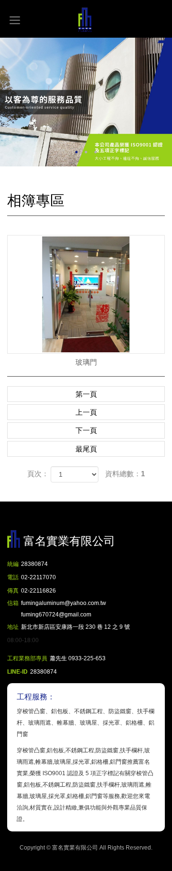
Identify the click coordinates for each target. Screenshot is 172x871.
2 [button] (86, 152)
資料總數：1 (125, 474)
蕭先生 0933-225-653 (78, 658)
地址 (13, 627)
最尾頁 (86, 449)
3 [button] (95, 152)
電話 (13, 577)
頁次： (38, 474)
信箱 (13, 603)
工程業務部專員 (27, 658)
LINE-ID (17, 671)
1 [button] (76, 152)
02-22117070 (38, 577)
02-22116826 (38, 590)
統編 (13, 564)
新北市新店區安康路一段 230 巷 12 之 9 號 (75, 627)
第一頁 (86, 394)
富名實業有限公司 (86, 20)
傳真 (13, 590)
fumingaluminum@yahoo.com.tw (63, 609)
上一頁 (86, 412)
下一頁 (86, 430)
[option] (86, 102)
